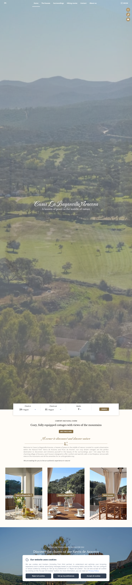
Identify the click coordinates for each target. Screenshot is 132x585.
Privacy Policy (94, 571)
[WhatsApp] (128, 10)
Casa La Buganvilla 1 (24, 495)
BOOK (125, 3)
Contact (83, 3)
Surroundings (58, 3)
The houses (45, 3)
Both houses (108, 495)
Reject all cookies (38, 576)
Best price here (66, 431)
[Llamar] (128, 14)
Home (36, 3)
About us (93, 3)
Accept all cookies (93, 576)
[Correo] (128, 19)
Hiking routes (72, 3)
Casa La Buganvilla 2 (66, 495)
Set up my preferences (66, 576)
